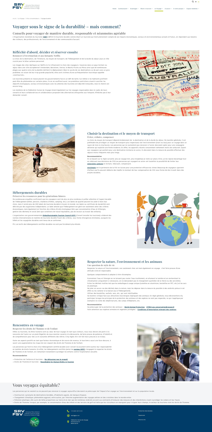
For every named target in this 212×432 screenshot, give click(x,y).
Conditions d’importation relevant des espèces (157, 309)
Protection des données (145, 411)
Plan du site (141, 420)
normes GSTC (79, 349)
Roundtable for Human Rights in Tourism (57, 362)
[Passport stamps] (168, 83)
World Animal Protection (134, 307)
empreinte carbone (95, 164)
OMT (45, 37)
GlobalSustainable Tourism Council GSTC (59, 215)
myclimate (91, 167)
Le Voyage (21, 19)
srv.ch (14, 19)
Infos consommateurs (32, 19)
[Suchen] (192, 1)
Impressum (141, 415)
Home (114, 9)
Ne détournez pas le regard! (56, 359)
